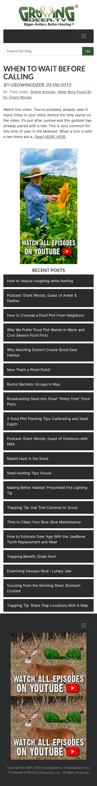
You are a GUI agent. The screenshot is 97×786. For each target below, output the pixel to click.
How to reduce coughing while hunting (40, 281)
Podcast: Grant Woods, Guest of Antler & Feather (42, 298)
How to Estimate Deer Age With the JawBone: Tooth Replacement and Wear (46, 539)
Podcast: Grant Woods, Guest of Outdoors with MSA (47, 441)
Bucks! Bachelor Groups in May (33, 384)
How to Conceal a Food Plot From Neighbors (45, 315)
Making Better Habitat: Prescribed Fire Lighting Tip (47, 490)
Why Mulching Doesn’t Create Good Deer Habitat (42, 352)
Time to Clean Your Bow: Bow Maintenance (44, 522)
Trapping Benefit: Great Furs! (31, 556)
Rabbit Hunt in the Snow (27, 458)
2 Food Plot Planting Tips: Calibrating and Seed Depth (47, 421)
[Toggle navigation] (83, 35)
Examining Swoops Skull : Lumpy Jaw (39, 571)
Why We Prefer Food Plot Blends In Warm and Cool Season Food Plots (46, 332)
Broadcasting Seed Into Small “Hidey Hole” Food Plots (48, 401)
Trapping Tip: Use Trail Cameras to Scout (42, 507)
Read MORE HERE (50, 136)
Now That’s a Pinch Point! (28, 369)
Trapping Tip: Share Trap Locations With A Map (47, 605)
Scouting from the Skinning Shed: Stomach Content (43, 588)
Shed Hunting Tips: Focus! (29, 473)
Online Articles (42, 92)
